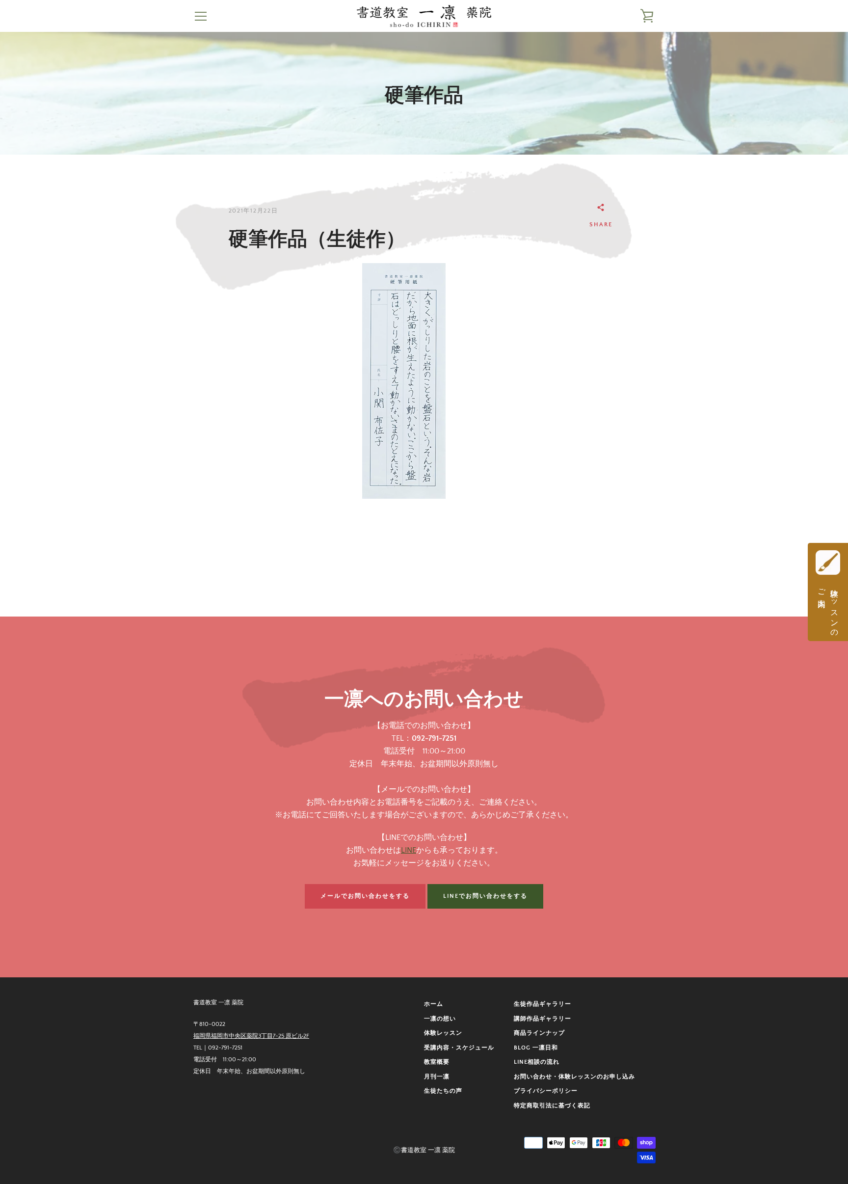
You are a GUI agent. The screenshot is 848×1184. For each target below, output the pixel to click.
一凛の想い (440, 1019)
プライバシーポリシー (546, 1091)
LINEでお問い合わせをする (485, 896)
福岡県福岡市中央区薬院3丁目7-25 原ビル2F (251, 1036)
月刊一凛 (437, 1077)
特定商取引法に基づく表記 (552, 1106)
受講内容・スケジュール (459, 1048)
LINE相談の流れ (536, 1062)
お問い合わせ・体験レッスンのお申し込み (574, 1077)
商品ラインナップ (539, 1033)
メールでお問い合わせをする (365, 896)
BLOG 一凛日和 (536, 1048)
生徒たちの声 (443, 1091)
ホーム (433, 1004)
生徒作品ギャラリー (542, 1004)
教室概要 (437, 1062)
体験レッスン (443, 1033)
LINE (408, 850)
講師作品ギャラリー (542, 1019)
